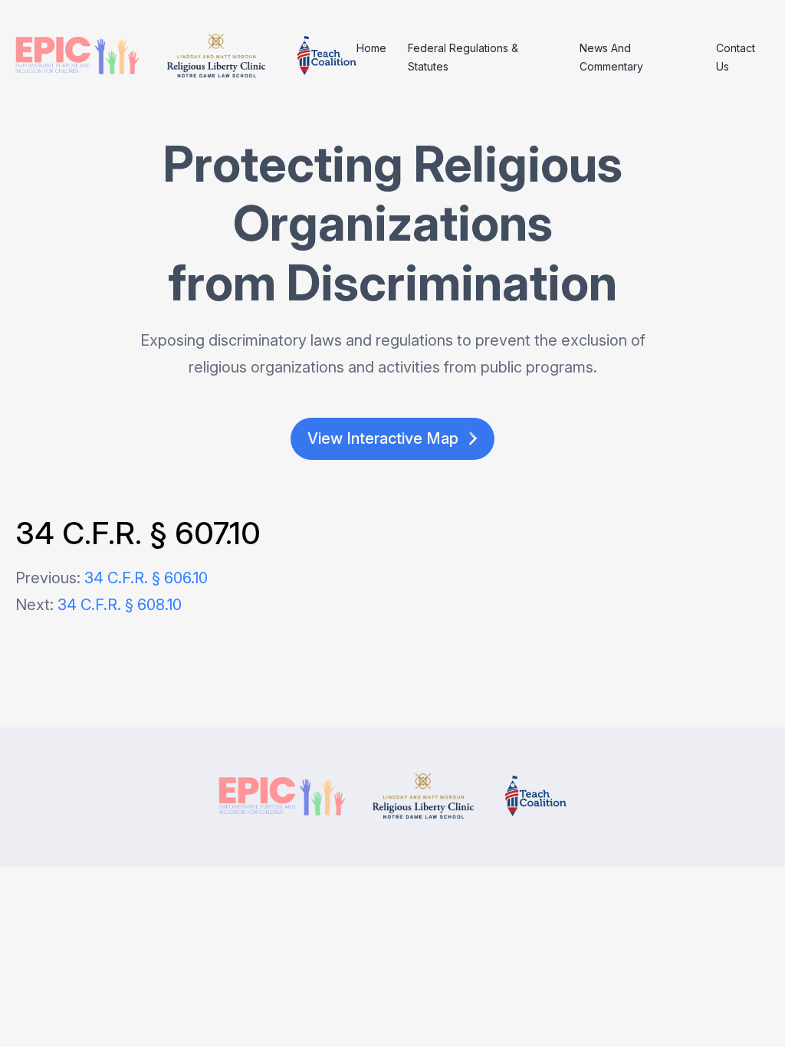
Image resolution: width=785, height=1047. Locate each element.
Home (371, 47)
